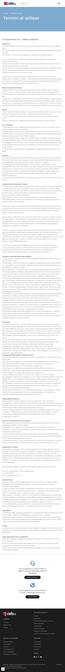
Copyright (36, 649)
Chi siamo (6, 622)
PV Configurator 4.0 (8, 649)
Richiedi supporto (32, 577)
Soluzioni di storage (39, 628)
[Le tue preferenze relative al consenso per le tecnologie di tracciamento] (3, 669)
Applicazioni (37, 618)
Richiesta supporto (8, 641)
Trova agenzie (32, 596)
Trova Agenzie (7, 644)
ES (26, 3)
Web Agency (59, 664)
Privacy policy (37, 641)
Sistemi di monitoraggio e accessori (43, 621)
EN (23, 3)
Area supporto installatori (10, 654)
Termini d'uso (37, 646)
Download (6, 646)
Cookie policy (37, 644)
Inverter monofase (39, 623)
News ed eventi (7, 625)
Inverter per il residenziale (40, 631)
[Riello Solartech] (10, 3)
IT (21, 3)
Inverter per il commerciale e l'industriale (44, 633)
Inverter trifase (37, 626)
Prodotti (36, 616)
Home (6, 13)
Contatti (5, 627)
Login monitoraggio (8, 651)
